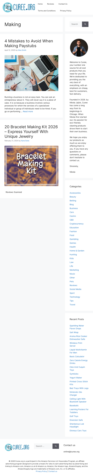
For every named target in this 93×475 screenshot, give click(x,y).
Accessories (75, 193)
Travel (72, 304)
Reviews (50, 4)
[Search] (85, 24)
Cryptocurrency (76, 224)
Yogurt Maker (76, 378)
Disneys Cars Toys (78, 430)
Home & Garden (77, 251)
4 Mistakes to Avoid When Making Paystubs (29, 43)
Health (73, 247)
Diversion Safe (76, 420)
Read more (28, 111)
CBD (72, 220)
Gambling (74, 239)
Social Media (75, 289)
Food (72, 235)
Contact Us (63, 4)
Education (74, 227)
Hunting (73, 254)
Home (40, 4)
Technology (75, 297)
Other (72, 278)
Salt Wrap (74, 332)
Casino (73, 216)
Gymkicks (74, 374)
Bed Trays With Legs (79, 388)
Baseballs (74, 405)
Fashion (73, 231)
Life (71, 266)
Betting (73, 200)
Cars (72, 212)
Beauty (73, 197)
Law (71, 262)
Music (72, 274)
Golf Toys (74, 416)
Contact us (53, 471)
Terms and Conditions (47, 11)
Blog (72, 204)
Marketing (74, 270)
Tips (71, 301)
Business (74, 208)
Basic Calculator (77, 356)
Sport (72, 293)
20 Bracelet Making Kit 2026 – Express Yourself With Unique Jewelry (31, 131)
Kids (72, 258)
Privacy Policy (65, 11)
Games (73, 243)
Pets (72, 281)
